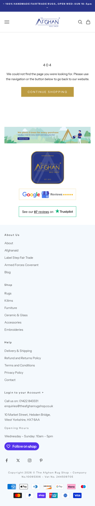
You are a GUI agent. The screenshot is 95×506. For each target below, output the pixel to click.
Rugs (7, 293)
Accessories (12, 322)
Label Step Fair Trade (18, 258)
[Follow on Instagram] (29, 460)
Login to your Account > (24, 392)
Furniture (10, 308)
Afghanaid (11, 250)
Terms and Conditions (19, 365)
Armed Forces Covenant (21, 265)
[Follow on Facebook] (6, 460)
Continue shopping (47, 92)
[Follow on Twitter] (18, 460)
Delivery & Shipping (18, 351)
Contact (9, 380)
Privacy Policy (13, 373)
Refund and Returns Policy (22, 358)
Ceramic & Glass (16, 315)
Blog (7, 272)
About (8, 243)
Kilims (8, 301)
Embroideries (13, 330)
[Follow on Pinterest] (41, 460)
